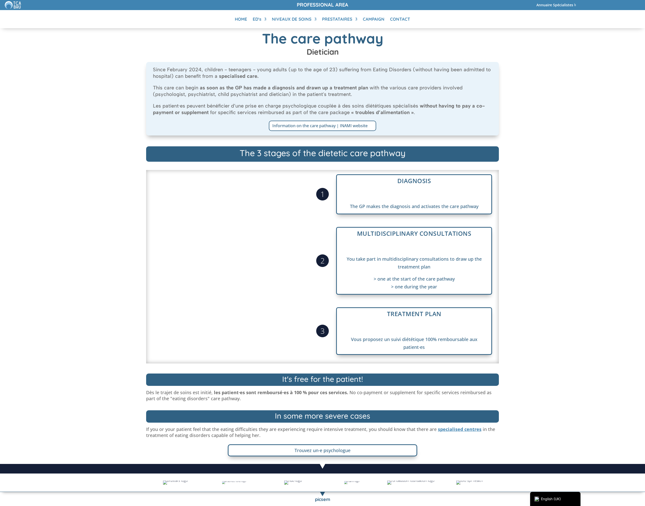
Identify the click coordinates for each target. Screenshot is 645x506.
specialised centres (459, 429)
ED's (257, 19)
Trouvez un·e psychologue (322, 450)
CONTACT (400, 19)
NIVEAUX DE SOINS (291, 19)
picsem (322, 499)
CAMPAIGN (373, 19)
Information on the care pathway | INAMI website (320, 125)
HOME (241, 19)
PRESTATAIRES (337, 19)
